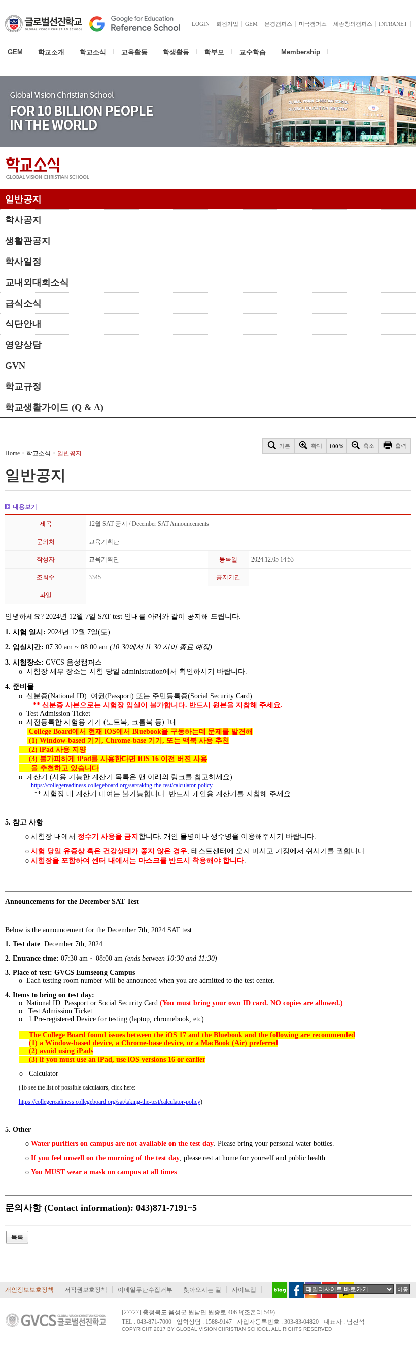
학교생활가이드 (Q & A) (54, 407)
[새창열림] (277, 1290)
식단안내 (23, 324)
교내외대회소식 (37, 282)
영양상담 (23, 345)
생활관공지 (28, 241)
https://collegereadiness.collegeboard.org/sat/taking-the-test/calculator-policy (122, 785)
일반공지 (23, 199)
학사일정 (23, 261)
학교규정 (23, 386)
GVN (15, 365)
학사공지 (23, 220)
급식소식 (23, 303)
